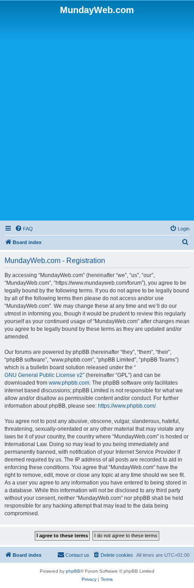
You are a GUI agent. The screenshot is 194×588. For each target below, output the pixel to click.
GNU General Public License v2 (44, 375)
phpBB (73, 571)
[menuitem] (24, 228)
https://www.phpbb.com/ (127, 406)
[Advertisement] (97, 117)
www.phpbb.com (69, 383)
